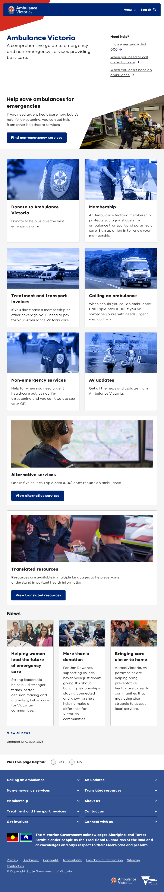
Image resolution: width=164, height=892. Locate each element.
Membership (102, 207)
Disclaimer (31, 860)
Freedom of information (104, 860)
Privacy (12, 860)
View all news (18, 733)
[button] (37, 496)
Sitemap (133, 860)
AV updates (101, 380)
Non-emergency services (38, 380)
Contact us (15, 866)
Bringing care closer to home (131, 656)
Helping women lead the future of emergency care (28, 662)
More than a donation (76, 656)
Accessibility (72, 860)
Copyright (51, 860)
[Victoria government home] (149, 880)
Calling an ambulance (113, 296)
